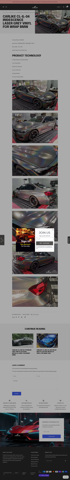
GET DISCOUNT (44, 243)
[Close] (53, 229)
